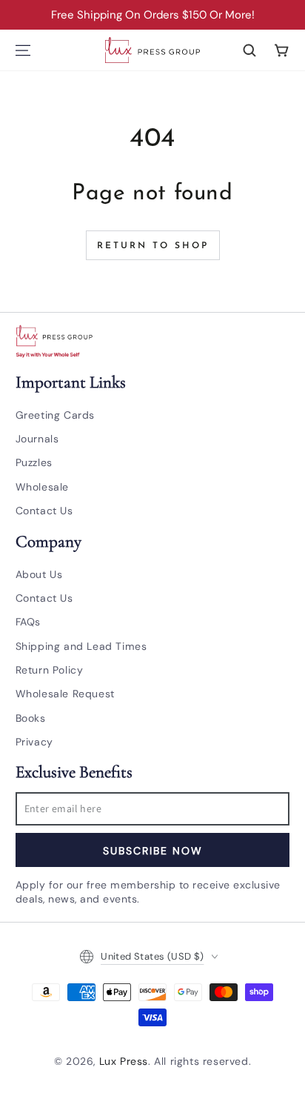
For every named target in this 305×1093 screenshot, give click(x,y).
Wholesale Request (65, 693)
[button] (249, 50)
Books (31, 718)
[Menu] (23, 50)
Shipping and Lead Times (81, 646)
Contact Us (44, 510)
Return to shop (153, 246)
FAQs (28, 621)
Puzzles (34, 462)
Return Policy (50, 670)
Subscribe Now (153, 850)
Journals (37, 438)
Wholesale (42, 487)
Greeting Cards (55, 415)
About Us (39, 574)
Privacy (34, 741)
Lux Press (123, 1061)
